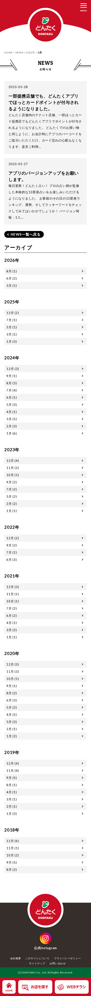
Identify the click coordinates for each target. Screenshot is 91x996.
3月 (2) (11, 630)
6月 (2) (11, 278)
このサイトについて (37, 958)
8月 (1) (11, 271)
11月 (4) (12, 770)
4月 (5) (11, 714)
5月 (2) (11, 496)
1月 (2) (11, 736)
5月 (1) (11, 327)
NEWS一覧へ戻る (26, 234)
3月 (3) (11, 722)
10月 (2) (12, 855)
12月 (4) (12, 460)
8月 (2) (11, 693)
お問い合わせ (58, 963)
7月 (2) (11, 489)
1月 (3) (11, 341)
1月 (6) (11, 433)
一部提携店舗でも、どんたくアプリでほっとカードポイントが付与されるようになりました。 (43, 102)
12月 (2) (12, 313)
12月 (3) (12, 369)
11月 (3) (12, 671)
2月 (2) (11, 503)
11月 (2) (12, 468)
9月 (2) (11, 482)
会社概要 (15, 958)
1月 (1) (11, 511)
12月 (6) (12, 841)
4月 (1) (11, 412)
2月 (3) (11, 426)
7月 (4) (11, 390)
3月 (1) (11, 285)
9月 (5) (11, 778)
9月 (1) (11, 376)
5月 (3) (11, 404)
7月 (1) (11, 320)
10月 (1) (12, 475)
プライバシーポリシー (67, 958)
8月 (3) (11, 383)
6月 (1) (11, 397)
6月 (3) (11, 559)
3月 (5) (11, 419)
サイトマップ (37, 963)
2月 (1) (11, 729)
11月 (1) (12, 594)
